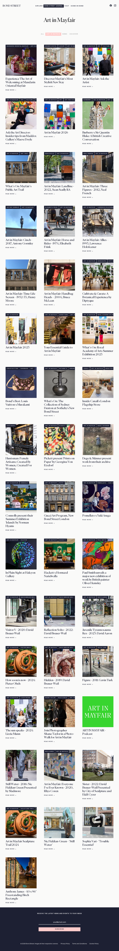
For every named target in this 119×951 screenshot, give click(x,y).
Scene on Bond (77, 6)
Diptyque (112, 261)
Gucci (61, 482)
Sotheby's (63, 368)
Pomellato (102, 482)
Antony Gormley (13, 207)
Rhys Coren (49, 751)
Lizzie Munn (25, 697)
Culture (106, 46)
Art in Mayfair (53, 34)
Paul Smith (102, 540)
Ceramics (73, 368)
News (64, 34)
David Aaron (102, 597)
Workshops (102, 261)
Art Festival (70, 99)
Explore (39, 6)
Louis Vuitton (12, 368)
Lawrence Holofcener (106, 207)
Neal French (88, 153)
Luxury (62, 46)
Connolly (24, 482)
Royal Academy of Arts (106, 314)
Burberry (87, 99)
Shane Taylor (50, 697)
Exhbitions (63, 314)
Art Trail (24, 153)
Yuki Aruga (112, 482)
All (42, 34)
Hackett (62, 540)
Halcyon (24, 540)
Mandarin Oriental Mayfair (17, 46)
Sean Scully (49, 153)
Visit (67, 6)
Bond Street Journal (53, 6)
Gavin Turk (102, 647)
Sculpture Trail (27, 808)
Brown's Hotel (51, 46)
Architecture (110, 368)
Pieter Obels (26, 647)
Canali (86, 368)
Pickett (62, 425)
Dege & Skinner (103, 425)
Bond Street (12, 6)
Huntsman (11, 425)
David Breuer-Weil (28, 597)
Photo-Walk (62, 697)
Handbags (24, 368)
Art (99, 46)
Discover (74, 34)
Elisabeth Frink (51, 207)
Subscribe (59, 929)
